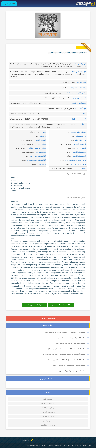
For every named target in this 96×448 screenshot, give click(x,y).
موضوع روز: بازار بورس (48, 416)
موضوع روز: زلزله (48, 420)
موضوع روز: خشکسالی (47, 425)
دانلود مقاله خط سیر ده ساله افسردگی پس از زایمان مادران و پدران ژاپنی (66, 349)
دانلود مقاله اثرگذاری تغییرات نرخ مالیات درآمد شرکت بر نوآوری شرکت (67, 360)
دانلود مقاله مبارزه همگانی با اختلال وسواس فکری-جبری (71, 343)
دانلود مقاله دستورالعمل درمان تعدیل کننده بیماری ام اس (71, 371)
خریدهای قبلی (48, 399)
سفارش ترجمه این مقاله (35, 305)
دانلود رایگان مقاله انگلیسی (61, 305)
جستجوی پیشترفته (48, 407)
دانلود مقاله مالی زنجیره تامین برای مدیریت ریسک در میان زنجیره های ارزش (65, 332)
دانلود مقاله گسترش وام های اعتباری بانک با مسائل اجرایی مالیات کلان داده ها (64, 354)
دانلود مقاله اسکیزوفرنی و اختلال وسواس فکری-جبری (71, 338)
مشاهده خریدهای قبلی (48, 318)
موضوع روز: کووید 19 (48, 412)
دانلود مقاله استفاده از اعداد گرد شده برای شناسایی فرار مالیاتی (69, 365)
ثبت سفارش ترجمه (48, 403)
